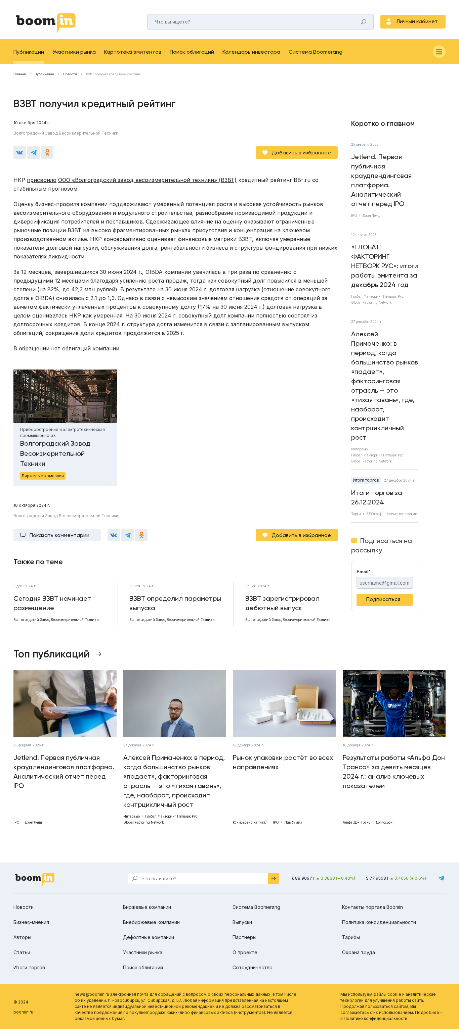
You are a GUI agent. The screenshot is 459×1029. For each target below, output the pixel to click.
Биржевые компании (147, 907)
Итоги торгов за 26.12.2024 (376, 497)
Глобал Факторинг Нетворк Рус (377, 296)
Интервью (359, 449)
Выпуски (242, 922)
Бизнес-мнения (31, 922)
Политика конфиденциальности (379, 922)
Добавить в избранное (301, 152)
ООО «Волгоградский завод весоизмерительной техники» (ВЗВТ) (147, 180)
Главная (19, 74)
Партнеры (244, 937)
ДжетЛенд (371, 215)
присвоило (41, 180)
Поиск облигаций (192, 52)
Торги (356, 514)
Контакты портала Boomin (372, 907)
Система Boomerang (315, 52)
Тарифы (351, 937)
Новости (70, 74)
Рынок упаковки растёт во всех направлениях (283, 762)
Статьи (21, 952)
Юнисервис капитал (250, 822)
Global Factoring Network (371, 302)
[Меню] (439, 51)
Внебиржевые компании (151, 922)
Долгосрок (384, 822)
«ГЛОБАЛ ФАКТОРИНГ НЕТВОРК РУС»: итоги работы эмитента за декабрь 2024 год (384, 266)
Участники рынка (74, 52)
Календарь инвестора (251, 52)
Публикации (28, 52)
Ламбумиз (293, 822)
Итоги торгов (366, 480)
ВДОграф (373, 514)
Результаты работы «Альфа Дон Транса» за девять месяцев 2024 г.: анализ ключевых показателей (394, 771)
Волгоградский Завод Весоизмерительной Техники (65, 133)
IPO (354, 215)
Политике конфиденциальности (375, 1018)
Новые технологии (402, 514)
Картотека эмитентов (132, 52)
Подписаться (383, 599)
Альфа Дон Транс (356, 822)
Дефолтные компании (148, 937)
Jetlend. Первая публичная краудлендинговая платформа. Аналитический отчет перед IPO (381, 180)
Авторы (22, 937)
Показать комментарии (59, 535)
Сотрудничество (253, 967)
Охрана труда (358, 952)
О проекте (245, 952)
